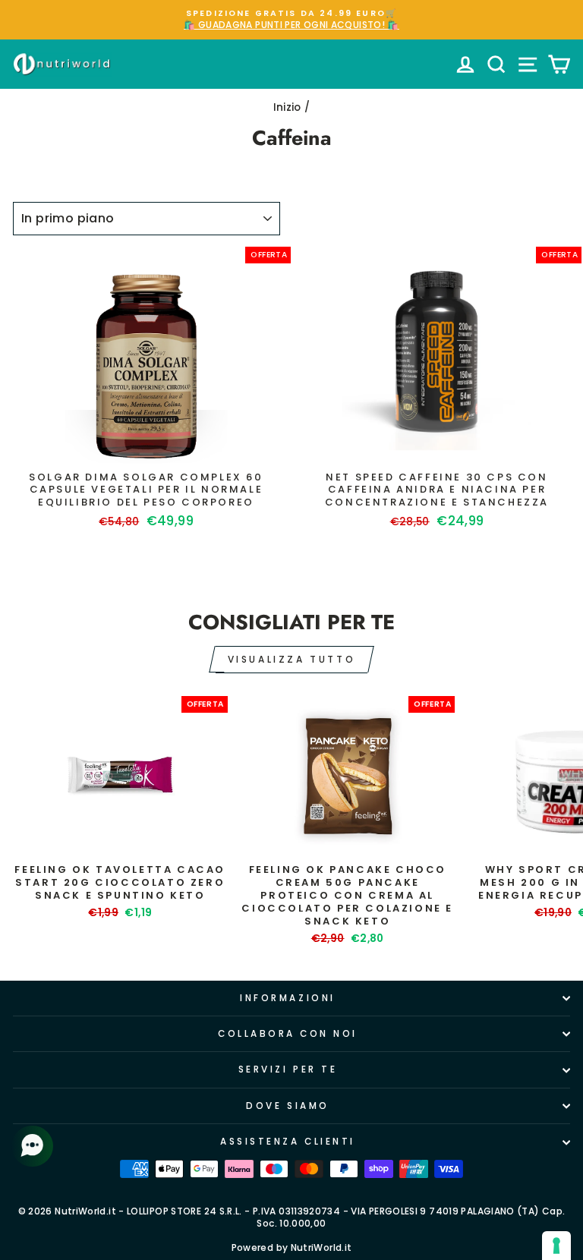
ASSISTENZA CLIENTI (287, 1142)
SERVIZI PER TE (287, 1069)
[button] (34, 1146)
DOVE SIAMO (287, 1106)
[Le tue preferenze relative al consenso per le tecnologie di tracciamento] (556, 1245)
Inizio (287, 107)
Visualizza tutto (292, 659)
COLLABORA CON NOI (288, 1034)
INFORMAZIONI (287, 998)
